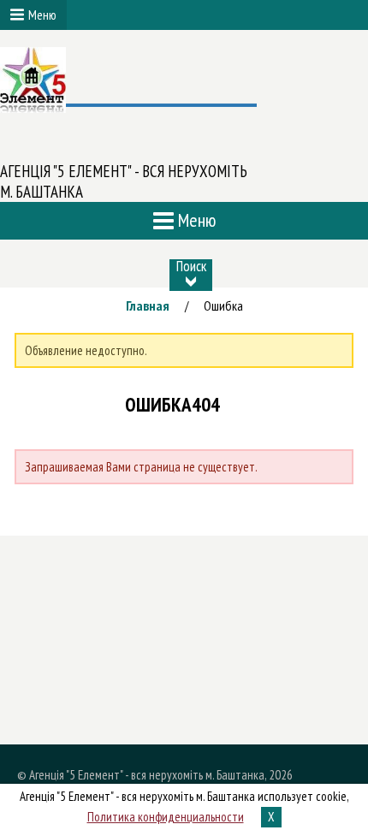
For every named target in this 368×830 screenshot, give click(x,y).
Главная (147, 305)
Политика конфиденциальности (165, 817)
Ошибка (223, 305)
